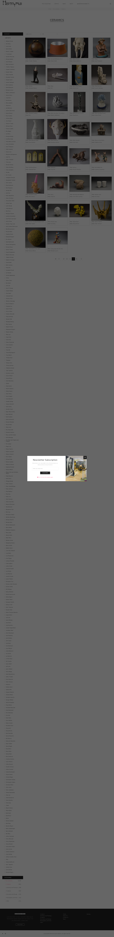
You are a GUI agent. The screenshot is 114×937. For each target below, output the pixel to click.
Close (85, 457)
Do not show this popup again (46, 477)
